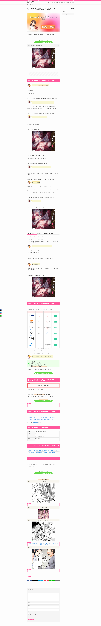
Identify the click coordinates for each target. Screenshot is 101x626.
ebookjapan (31, 329)
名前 (29, 602)
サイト (29, 608)
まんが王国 (31, 323)
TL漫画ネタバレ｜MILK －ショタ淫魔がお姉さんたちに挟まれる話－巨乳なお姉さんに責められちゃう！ (43, 450)
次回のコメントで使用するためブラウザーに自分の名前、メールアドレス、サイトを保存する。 (41, 611)
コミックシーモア (31, 341)
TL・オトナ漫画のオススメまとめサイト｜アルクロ (34, 2)
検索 (72, 8)
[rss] (72, 0)
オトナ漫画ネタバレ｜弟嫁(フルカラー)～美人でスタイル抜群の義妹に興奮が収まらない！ (43, 570)
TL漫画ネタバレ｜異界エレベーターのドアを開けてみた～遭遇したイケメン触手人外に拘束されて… (43, 417)
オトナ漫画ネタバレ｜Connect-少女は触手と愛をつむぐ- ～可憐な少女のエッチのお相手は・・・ (42, 452)
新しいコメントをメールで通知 (32, 614)
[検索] (73, 0)
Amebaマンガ (31, 335)
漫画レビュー (29, 576)
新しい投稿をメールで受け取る (32, 616)
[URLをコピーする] (57, 580)
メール (29, 605)
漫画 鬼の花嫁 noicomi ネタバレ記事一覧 (43, 504)
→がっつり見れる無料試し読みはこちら (53, 68)
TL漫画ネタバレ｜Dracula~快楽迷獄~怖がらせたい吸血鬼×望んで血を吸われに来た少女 (41, 419)
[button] (29, 580)
